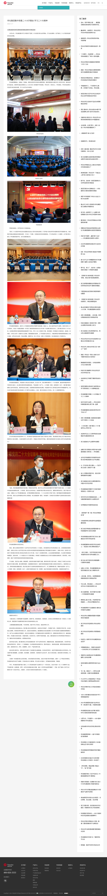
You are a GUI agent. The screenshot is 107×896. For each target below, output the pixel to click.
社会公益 (58, 870)
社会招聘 (23, 873)
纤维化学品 (35, 870)
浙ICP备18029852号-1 (31, 893)
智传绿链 (93, 3)
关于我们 (44, 3)
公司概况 (23, 868)
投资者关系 (87, 3)
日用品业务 (35, 885)
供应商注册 (82, 868)
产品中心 (50, 3)
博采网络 (61, 893)
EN (98, 3)
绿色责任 (58, 868)
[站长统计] (66, 893)
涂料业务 (35, 887)
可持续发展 (64, 3)
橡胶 (34, 880)
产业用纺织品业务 (37, 873)
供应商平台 (78, 3)
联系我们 (23, 877)
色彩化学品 (35, 877)
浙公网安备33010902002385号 (45, 893)
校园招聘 (23, 875)
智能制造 (47, 870)
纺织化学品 (35, 868)
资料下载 (82, 873)
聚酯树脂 (35, 882)
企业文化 (23, 870)
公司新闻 (41, 7)
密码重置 (82, 875)
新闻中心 (71, 3)
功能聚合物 (35, 875)
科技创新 (57, 3)
